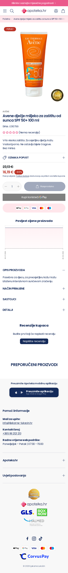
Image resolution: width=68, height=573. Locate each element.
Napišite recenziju (34, 341)
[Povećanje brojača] (18, 186)
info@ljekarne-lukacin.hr (17, 423)
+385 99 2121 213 (12, 433)
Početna (6, 19)
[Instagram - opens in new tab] (34, 539)
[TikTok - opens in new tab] (41, 539)
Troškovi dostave (22, 176)
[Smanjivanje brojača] (6, 186)
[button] (5, 11)
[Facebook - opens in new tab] (27, 539)
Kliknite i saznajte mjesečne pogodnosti (33, 3)
